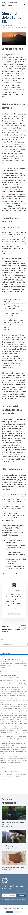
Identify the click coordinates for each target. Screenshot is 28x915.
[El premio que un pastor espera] (14, 836)
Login (1, 639)
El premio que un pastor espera (11, 846)
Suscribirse (21, 895)
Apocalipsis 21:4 (8, 489)
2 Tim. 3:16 (14, 528)
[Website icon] (12, 614)
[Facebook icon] (9, 614)
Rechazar (18, 912)
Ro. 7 (10, 206)
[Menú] (24, 4)
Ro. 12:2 (11, 461)
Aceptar (10, 912)
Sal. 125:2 (19, 280)
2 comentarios (21, 27)
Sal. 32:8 (12, 277)
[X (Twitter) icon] (15, 614)
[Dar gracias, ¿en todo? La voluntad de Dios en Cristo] (14, 813)
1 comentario (16, 848)
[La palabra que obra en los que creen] (14, 858)
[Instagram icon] (19, 614)
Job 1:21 (2, 670)
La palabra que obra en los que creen (13, 867)
